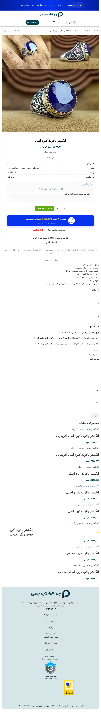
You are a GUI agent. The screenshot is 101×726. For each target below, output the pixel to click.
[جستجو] (47, 22)
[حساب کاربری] (62, 22)
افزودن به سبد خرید (44, 208)
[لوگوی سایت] (51, 14)
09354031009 (32, 22)
